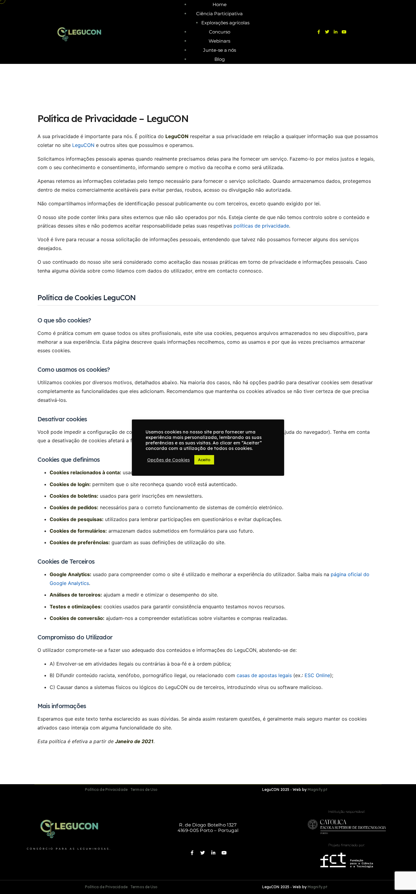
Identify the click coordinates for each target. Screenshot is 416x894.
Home (220, 4)
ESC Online (317, 675)
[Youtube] (344, 32)
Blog (219, 59)
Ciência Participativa (219, 13)
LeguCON (83, 145)
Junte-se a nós (219, 50)
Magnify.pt (317, 789)
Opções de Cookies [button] (168, 460)
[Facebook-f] (318, 32)
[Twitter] (327, 32)
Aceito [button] (204, 459)
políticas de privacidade (261, 226)
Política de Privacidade (106, 789)
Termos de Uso (143, 789)
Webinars (219, 41)
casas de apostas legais (264, 675)
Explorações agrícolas (225, 23)
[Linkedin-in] (335, 32)
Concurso (219, 32)
